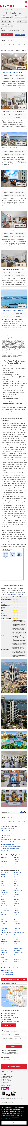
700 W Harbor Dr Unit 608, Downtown (14, 111)
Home (3, 30)
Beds (2, 24)
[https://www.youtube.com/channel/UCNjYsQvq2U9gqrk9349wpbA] (5, 1088)
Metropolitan (17, 923)
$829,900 (21, 306)
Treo (15, 957)
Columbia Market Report (7, 972)
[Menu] (26, 6)
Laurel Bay (3, 917)
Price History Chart (5, 835)
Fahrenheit (16, 903)
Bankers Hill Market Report (7, 970)
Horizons (16, 910)
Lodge (2, 919)
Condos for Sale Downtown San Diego (10, 848)
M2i (15, 919)
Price (2, 19)
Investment (16, 30)
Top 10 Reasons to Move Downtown (9, 842)
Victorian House (18, 959)
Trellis (2, 957)
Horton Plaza (4, 864)
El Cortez (3, 901)
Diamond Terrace (5, 897)
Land (22, 30)
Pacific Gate (4, 928)
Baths (9, 24)
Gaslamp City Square (6, 906)
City (16, 15)
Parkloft (3, 939)
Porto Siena (4, 941)
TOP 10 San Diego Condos (7, 828)
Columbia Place (17, 892)
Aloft (2, 879)
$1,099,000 (21, 68)
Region (3, 15)
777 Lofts (16, 874)
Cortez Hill (16, 859)
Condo (9, 30)
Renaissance (17, 941)
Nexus (15, 926)
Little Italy (16, 864)
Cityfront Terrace (18, 890)
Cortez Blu (3, 894)
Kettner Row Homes (6, 914)
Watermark (3, 964)
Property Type (4, 29)
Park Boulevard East (6, 932)
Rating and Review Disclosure (14, 594)
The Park (16, 930)
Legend (16, 917)
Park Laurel (4, 935)
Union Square (4, 959)
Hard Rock (16, 908)
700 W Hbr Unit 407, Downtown (14, 269)
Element (3, 903)
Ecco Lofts (16, 899)
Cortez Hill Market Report (7, 974)
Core (2, 859)
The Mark (16, 955)
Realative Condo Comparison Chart (9, 833)
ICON (2, 912)
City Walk (3, 890)
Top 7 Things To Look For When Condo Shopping (13, 839)
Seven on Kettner (18, 948)
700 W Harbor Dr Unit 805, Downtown (14, 72)
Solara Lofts (17, 950)
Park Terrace (17, 937)
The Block (3, 955)
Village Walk (4, 961)
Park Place (3, 937)
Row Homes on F (18, 943)
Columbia (16, 857)
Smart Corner (4, 950)
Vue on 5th (16, 961)
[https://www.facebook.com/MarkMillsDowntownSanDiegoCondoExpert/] (2, 1088)
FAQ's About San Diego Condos (8, 851)
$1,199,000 (21, 143)
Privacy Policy (18, 1098)
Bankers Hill (4, 857)
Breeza (2, 888)
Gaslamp (16, 861)
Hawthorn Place (5, 910)
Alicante (16, 877)
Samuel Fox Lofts (5, 946)
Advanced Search (20, 34)
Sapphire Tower (18, 946)
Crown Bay (16, 894)
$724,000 (21, 107)
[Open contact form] (26, 1)
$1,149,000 (20, 226)
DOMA (2, 899)
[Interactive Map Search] (14, 996)
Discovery (16, 897)
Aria (2, 883)
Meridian (16, 921)
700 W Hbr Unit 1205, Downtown (14, 230)
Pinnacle (16, 939)
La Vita (15, 914)
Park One (16, 935)
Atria (15, 883)
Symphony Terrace (18, 952)
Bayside (3, 885)
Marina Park (4, 921)
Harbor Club (4, 908)
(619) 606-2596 (5, 1082)
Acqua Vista (4, 877)
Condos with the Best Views (7, 844)
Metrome (3, 923)
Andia (2, 881)
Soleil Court (4, 952)
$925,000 (20, 265)
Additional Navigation (14, 1066)
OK (14, 1123)
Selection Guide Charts (6, 830)
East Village (4, 861)
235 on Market (4, 872)
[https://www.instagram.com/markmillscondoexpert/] (7, 1088)
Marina (2, 866)
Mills (2, 926)
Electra (15, 901)
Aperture (16, 881)
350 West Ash (17, 872)
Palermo (3, 930)
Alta (15, 879)
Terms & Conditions (6, 1119)
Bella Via (16, 885)
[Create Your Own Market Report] (14, 979)
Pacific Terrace (17, 928)
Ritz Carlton (4, 943)
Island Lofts (16, 912)
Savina (2, 948)
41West (3, 874)
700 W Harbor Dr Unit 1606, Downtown (14, 310)
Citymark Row (4, 892)
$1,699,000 (21, 184)
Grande (16, 906)
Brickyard (16, 888)
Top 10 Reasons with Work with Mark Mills (11, 846)
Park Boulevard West (19, 932)
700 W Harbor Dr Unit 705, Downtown (14, 189)
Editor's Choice (4, 837)
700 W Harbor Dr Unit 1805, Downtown (14, 148)
